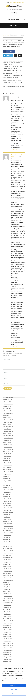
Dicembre (8, 420)
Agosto (7, 415)
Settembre (8, 397)
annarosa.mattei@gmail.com (17, 2)
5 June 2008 (6, 35)
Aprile (7, 460)
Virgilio (18, 46)
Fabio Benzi (16, 40)
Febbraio (8, 399)
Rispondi (15, 150)
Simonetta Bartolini (11, 46)
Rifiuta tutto (14, 694)
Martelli (14, 42)
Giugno (7, 408)
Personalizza (14, 689)
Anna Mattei (14, 35)
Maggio (7, 429)
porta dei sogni (20, 42)
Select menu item (12, 20)
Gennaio (8, 401)
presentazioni (6, 44)
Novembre (8, 422)
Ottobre (8, 410)
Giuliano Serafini (7, 42)
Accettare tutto (14, 685)
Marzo (7, 417)
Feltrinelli (21, 40)
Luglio (7, 406)
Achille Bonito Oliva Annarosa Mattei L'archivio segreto (13, 37)
